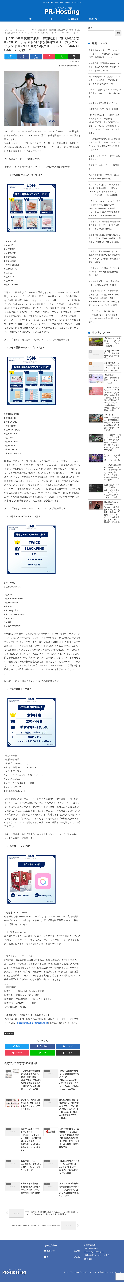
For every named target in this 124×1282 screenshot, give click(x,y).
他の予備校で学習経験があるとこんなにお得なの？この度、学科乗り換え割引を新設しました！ (104, 66)
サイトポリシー (91, 1248)
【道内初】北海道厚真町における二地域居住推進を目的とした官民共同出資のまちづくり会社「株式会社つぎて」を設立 (104, 256)
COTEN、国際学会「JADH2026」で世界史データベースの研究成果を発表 (105, 93)
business (10, 1033)
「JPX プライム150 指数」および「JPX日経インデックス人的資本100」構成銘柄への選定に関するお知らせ (104, 316)
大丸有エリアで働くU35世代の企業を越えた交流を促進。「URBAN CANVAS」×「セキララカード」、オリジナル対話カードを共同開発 (104, 189)
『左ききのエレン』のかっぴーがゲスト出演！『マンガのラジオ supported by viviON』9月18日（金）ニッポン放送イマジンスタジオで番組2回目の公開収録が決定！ (104, 208)
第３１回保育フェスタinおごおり (103, 103)
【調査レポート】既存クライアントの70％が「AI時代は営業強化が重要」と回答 (104, 271)
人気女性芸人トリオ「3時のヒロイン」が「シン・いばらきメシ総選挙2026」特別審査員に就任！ (104, 53)
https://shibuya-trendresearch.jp (32, 1023)
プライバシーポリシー (94, 1252)
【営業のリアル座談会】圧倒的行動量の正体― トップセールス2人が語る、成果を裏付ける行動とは (104, 225)
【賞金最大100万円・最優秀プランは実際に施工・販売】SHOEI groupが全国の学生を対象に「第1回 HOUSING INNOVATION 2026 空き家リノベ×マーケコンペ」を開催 (104, 298)
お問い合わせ (90, 1245)
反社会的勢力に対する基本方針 (97, 1255)
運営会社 (88, 1259)
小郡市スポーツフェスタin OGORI (103, 109)
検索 (90, 28)
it (63, 1257)
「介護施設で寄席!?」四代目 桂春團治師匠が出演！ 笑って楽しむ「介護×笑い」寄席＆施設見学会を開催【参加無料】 (104, 144)
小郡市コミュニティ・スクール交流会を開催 (104, 157)
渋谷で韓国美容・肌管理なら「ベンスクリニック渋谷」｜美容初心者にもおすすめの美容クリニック (104, 80)
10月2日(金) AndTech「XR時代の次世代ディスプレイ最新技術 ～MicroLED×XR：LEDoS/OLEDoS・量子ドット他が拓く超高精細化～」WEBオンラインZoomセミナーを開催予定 (104, 124)
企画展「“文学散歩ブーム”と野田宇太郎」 (105, 167)
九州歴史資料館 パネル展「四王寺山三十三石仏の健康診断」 (104, 176)
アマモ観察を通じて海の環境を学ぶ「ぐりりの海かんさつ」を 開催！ (104, 283)
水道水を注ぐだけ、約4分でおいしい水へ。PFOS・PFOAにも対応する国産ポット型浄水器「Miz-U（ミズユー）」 (105, 240)
